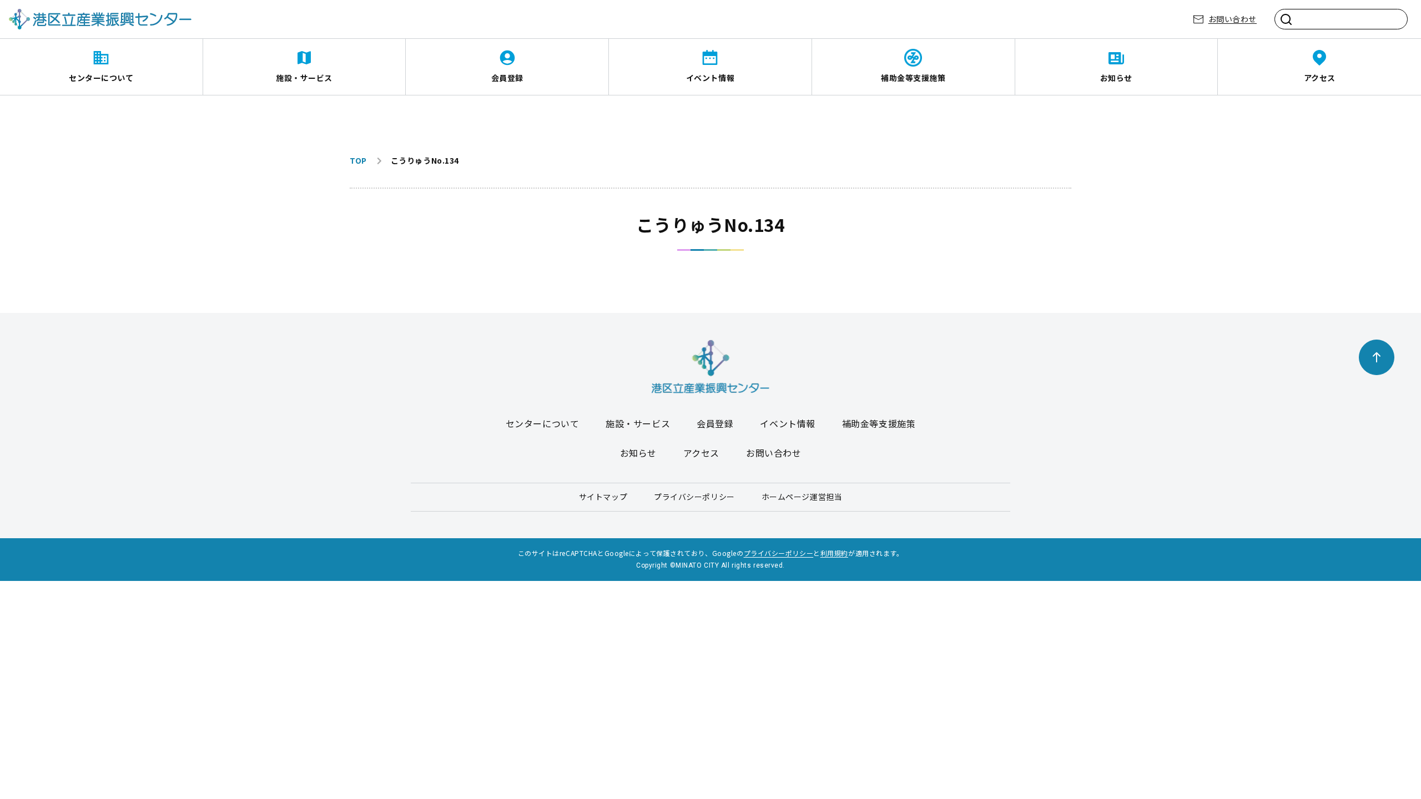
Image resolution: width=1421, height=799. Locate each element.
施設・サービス (304, 77)
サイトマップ (603, 496)
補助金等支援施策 (913, 77)
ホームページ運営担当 (802, 496)
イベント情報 (710, 77)
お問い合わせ (1232, 18)
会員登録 (507, 77)
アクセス (1320, 77)
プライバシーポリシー (694, 496)
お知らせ (1116, 77)
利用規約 (834, 553)
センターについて (101, 77)
